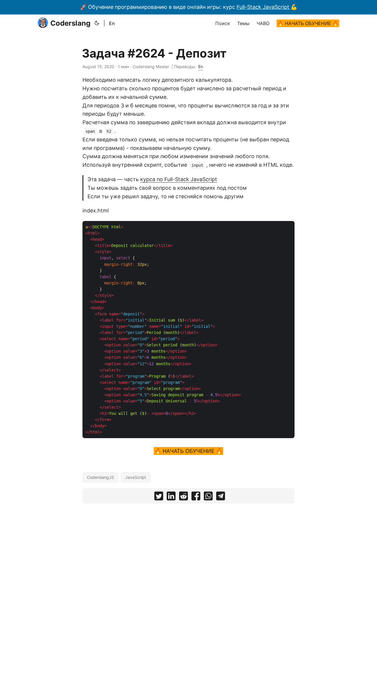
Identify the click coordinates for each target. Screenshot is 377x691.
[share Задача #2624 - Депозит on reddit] (183, 497)
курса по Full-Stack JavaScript (178, 179)
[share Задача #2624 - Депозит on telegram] (220, 497)
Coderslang (70, 23)
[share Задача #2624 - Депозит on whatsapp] (208, 497)
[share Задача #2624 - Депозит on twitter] (158, 497)
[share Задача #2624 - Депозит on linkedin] (171, 497)
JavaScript (135, 477)
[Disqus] (188, 581)
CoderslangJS (100, 477)
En (112, 23)
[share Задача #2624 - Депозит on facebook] (195, 497)
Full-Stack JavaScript (264, 7)
